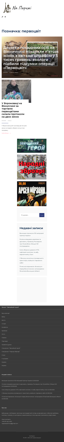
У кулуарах (5, 358)
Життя (3, 320)
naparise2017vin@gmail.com (10, 423)
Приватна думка (6, 344)
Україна (4, 362)
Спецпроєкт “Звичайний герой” (11, 348)
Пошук (42, 215)
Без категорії (5, 313)
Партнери (5, 341)
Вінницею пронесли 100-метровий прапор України (17, 380)
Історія (4, 323)
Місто (3, 334)
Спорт (3, 355)
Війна (3, 316)
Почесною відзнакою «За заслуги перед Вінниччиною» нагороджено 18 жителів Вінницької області (32, 269)
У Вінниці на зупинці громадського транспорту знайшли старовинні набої (32, 260)
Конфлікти (11, 72)
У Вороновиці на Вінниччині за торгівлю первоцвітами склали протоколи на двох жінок (13, 110)
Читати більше (56, 75)
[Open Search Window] (2, 17)
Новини (16, 72)
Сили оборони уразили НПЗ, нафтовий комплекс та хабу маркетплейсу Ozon (29, 252)
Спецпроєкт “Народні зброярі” (11, 351)
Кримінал (4, 330)
